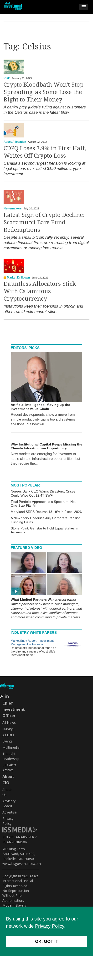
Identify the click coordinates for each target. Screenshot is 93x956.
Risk (7, 78)
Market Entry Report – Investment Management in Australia (32, 642)
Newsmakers (13, 208)
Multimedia (11, 747)
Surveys (8, 728)
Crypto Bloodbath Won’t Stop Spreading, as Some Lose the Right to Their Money (43, 92)
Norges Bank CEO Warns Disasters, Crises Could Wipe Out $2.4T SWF (43, 493)
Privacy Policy (49, 926)
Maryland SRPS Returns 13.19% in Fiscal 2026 (46, 512)
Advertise (9, 812)
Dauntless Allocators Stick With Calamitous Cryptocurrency (40, 291)
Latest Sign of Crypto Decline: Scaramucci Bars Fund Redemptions (44, 222)
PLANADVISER (22, 837)
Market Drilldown (18, 277)
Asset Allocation (15, 141)
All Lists (8, 735)
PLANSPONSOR (14, 842)
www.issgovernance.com (21, 863)
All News (9, 722)
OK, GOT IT (46, 941)
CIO (5, 837)
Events (7, 741)
